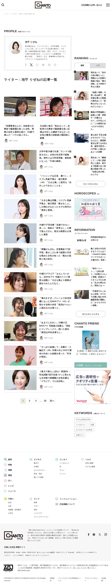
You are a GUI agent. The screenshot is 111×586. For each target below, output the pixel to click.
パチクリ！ (8, 555)
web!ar (18, 552)
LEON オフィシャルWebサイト (86, 552)
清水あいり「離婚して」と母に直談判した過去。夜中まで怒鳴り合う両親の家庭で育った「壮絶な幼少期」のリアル (98, 166)
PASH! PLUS (31, 552)
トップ (6, 14)
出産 (9, 506)
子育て (11, 499)
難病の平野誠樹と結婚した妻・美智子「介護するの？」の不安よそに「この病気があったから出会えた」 (98, 120)
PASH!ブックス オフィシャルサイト (37, 555)
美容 (35, 510)
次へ (52, 400)
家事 (35, 502)
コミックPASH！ (18, 555)
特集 (10, 465)
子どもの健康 (90, 467)
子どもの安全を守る (83, 420)
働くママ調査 (39, 477)
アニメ (62, 470)
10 (45, 400)
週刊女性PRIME (9, 552)
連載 (10, 470)
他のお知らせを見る (90, 314)
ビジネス (37, 459)
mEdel (24, 552)
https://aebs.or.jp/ (24, 570)
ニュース (12, 491)
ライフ (37, 499)
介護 (92, 425)
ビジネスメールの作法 (84, 430)
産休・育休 (38, 474)
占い (10, 480)
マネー (36, 506)
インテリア (38, 513)
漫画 (10, 475)
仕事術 (36, 467)
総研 (10, 459)
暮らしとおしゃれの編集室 (46, 552)
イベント (63, 474)
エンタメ (63, 459)
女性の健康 (89, 463)
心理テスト (80, 435)
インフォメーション (68, 499)
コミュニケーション (41, 517)
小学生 (10, 513)
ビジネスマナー (39, 470)
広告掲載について (67, 504)
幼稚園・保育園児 (14, 510)
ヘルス (88, 459)
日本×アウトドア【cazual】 (65, 552)
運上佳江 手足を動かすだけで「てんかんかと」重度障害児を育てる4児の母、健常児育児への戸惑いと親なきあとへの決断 (99, 143)
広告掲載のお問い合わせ (91, 5)
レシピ (11, 486)
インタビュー (81, 425)
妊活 (9, 502)
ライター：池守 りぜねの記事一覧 (23, 14)
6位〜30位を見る (90, 184)
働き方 (36, 463)
